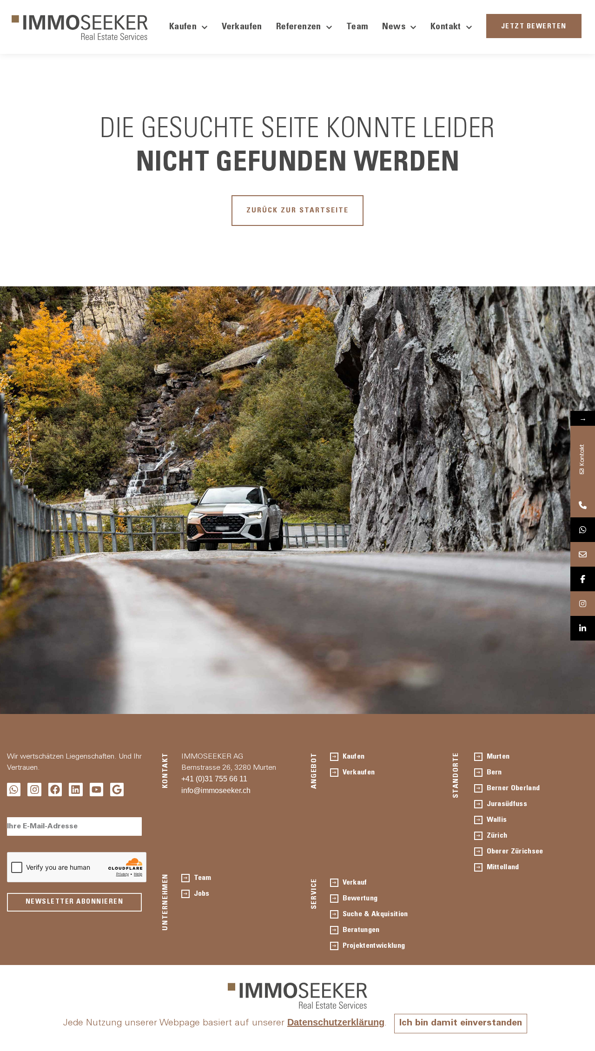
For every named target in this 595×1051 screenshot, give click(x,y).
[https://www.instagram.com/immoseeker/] (582, 603)
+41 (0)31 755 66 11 (214, 779)
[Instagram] (34, 789)
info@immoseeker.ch (216, 790)
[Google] (117, 789)
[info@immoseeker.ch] (582, 554)
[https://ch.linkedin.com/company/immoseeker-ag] (582, 628)
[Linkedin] (75, 789)
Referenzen (298, 27)
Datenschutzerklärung (335, 1022)
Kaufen (183, 27)
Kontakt (445, 27)
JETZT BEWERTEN (534, 26)
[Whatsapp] (13, 789)
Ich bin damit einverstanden (460, 1023)
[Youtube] (96, 789)
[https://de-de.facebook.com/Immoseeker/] (582, 579)
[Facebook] (55, 789)
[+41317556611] (582, 505)
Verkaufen (242, 27)
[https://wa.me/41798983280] (582, 529)
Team (357, 27)
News (393, 27)
